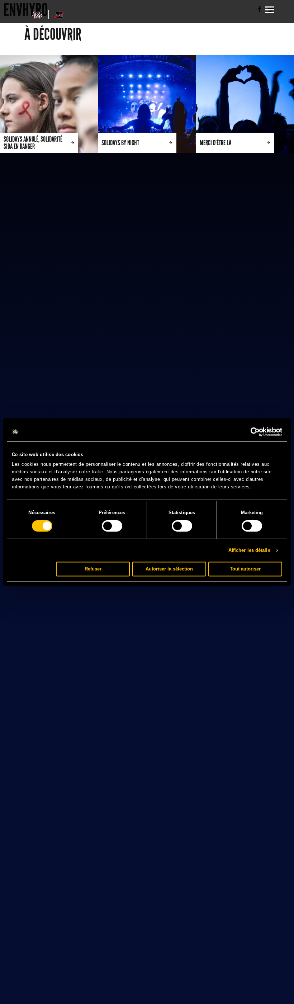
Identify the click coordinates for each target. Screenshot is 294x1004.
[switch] (112, 526)
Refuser (93, 569)
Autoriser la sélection (169, 569)
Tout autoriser (245, 569)
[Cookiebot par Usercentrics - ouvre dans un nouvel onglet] (250, 432)
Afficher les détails (249, 550)
